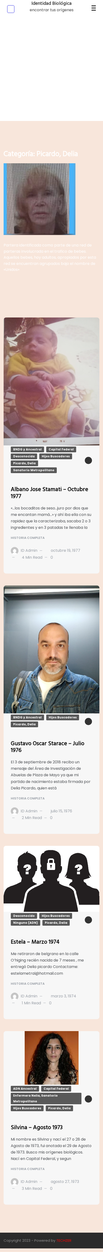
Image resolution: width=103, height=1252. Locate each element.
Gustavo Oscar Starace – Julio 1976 (47, 747)
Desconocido (24, 916)
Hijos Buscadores (56, 456)
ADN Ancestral (25, 1089)
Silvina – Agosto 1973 (37, 1127)
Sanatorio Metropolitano (33, 470)
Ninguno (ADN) (25, 923)
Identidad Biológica (51, 3)
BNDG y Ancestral (27, 449)
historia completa (28, 538)
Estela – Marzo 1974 (35, 942)
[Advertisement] (51, 69)
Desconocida (24, 456)
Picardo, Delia (24, 463)
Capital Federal (61, 449)
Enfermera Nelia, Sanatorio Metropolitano (35, 1098)
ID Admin (29, 550)
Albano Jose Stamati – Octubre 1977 (49, 493)
